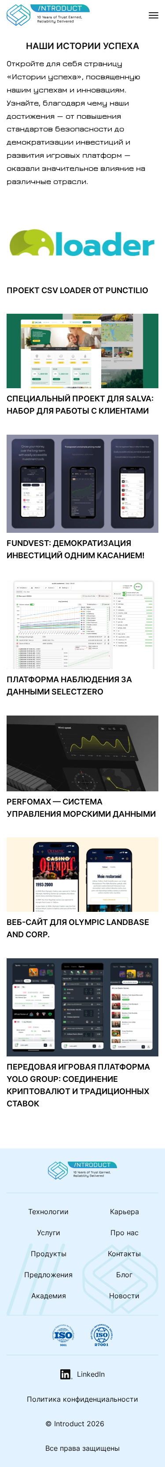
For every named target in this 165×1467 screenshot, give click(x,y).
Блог (124, 1274)
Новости (124, 1295)
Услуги (48, 1232)
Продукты (48, 1253)
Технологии (48, 1211)
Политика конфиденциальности (82, 1399)
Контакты (124, 1253)
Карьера (124, 1211)
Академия (48, 1295)
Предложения (48, 1274)
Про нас (124, 1232)
